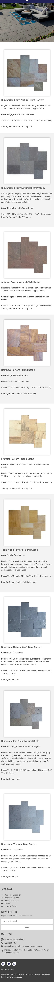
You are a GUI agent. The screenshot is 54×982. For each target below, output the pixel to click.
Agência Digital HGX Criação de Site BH (17, 974)
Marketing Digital (15, 977)
